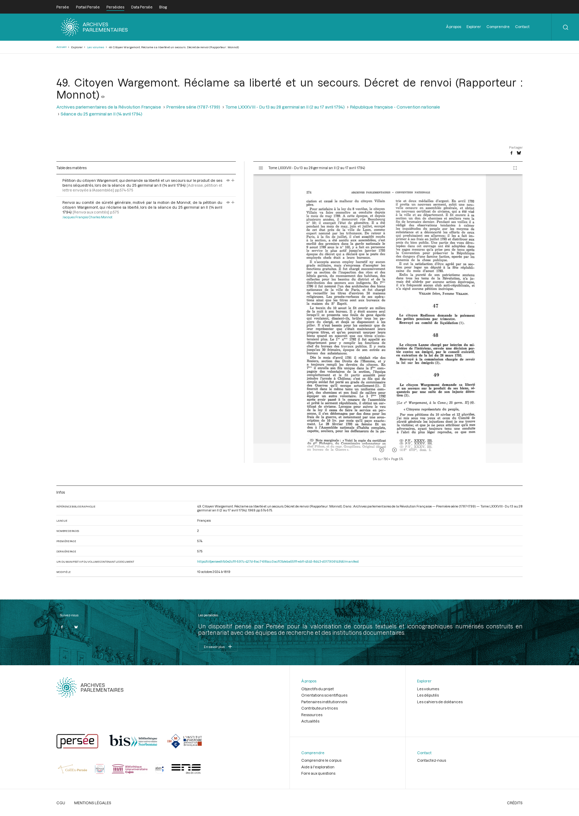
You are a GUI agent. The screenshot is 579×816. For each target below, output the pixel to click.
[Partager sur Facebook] (511, 153)
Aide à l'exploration (317, 767)
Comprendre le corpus (321, 760)
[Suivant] (394, 450)
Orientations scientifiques (324, 695)
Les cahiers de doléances (440, 702)
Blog (163, 7)
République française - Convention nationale (395, 106)
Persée (62, 7)
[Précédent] (381, 450)
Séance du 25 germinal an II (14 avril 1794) (101, 113)
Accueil (61, 47)
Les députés (428, 695)
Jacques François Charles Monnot (87, 217)
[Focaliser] (233, 180)
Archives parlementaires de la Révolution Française (108, 106)
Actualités (310, 721)
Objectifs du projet (317, 689)
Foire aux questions (318, 773)
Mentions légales (92, 803)
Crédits (515, 803)
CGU (60, 803)
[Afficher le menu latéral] (261, 168)
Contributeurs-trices (319, 708)
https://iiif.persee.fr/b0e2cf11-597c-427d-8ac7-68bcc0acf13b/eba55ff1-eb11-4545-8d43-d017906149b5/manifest (278, 561)
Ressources (311, 715)
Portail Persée (88, 7)
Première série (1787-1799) (193, 106)
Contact (522, 26)
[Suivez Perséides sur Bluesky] (76, 626)
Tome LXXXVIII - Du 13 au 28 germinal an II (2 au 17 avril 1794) (285, 106)
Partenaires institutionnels (324, 702)
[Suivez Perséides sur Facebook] (61, 626)
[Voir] (103, 94)
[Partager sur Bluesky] (519, 153)
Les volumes (95, 47)
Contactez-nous (431, 760)
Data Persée (142, 7)
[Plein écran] (515, 168)
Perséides (115, 7)
